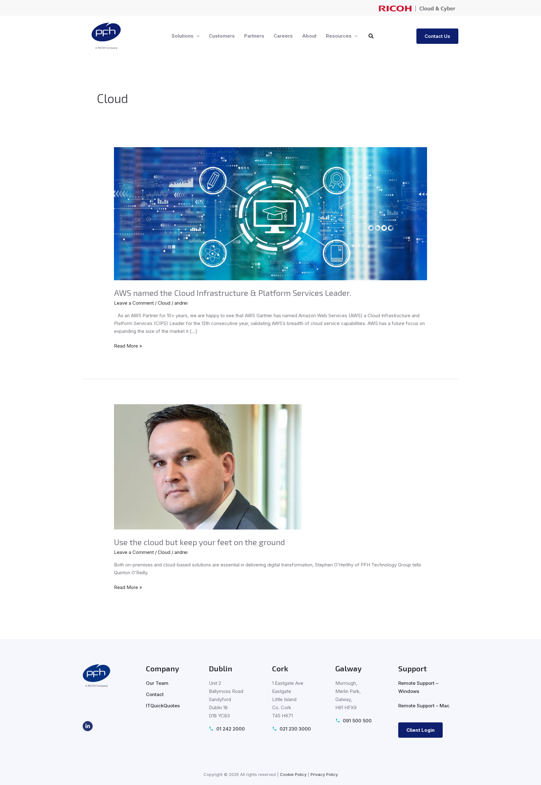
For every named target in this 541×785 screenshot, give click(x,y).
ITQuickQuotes (163, 706)
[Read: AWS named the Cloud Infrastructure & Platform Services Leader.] (270, 213)
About (309, 36)
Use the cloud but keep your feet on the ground (199, 542)
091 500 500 (357, 720)
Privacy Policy (324, 774)
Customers (222, 36)
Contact (155, 694)
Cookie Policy (293, 774)
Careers (283, 36)
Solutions (182, 36)
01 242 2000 (230, 728)
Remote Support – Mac (424, 706)
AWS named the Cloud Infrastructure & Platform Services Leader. (232, 292)
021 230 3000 (295, 728)
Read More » (128, 345)
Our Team (157, 683)
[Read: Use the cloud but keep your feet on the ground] (208, 466)
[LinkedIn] (88, 726)
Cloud (164, 303)
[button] (196, 36)
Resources (339, 36)
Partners (254, 36)
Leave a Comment (134, 303)
